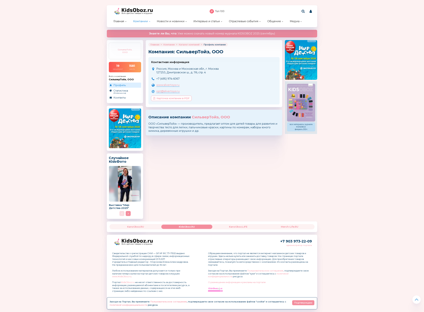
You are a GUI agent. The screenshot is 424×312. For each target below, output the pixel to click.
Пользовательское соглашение (265, 270)
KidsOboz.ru (127, 282)
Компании (140, 21)
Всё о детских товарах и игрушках (137, 13)
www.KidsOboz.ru (121, 276)
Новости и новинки (171, 21)
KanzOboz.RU (135, 226)
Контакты (119, 97)
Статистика (120, 91)
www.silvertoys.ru (168, 85)
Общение (274, 21)
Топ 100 (219, 11)
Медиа (294, 21)
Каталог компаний (189, 44)
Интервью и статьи (206, 21)
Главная (118, 21)
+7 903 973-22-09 (296, 241)
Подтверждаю (303, 302)
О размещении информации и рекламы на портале (237, 282)
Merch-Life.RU (289, 226)
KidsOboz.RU (187, 226)
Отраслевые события (243, 21)
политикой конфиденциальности (128, 305)
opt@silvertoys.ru (168, 91)
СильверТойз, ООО (211, 117)
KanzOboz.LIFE (238, 226)
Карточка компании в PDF (173, 98)
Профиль (119, 85)
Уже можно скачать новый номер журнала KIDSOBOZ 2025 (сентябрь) (212, 33)
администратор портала (299, 245)
